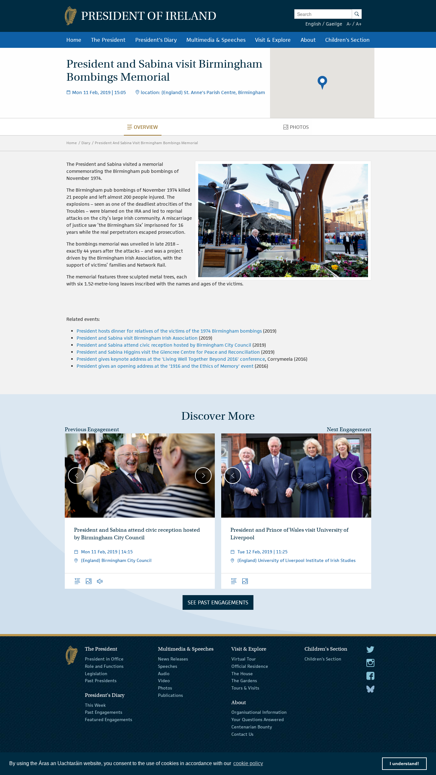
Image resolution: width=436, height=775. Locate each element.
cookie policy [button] (248, 763)
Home (71, 142)
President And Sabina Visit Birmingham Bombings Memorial (146, 142)
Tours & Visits (245, 688)
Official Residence (249, 666)
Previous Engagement (92, 429)
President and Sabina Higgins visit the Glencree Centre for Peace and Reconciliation (168, 352)
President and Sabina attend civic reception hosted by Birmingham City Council (164, 345)
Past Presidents (101, 680)
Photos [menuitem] (301, 128)
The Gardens (244, 680)
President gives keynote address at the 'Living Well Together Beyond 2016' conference (171, 359)
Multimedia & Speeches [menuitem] (215, 39)
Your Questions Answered (257, 719)
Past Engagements (103, 712)
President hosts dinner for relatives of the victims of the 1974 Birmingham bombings (169, 331)
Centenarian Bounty (251, 727)
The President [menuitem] (108, 39)
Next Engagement (349, 429)
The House (242, 673)
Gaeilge (334, 24)
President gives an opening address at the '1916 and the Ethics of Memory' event (165, 366)
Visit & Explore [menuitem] (273, 39)
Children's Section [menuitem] (347, 39)
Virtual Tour (243, 659)
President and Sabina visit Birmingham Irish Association (137, 338)
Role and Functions (104, 666)
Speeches (167, 666)
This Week (95, 705)
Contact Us (242, 734)
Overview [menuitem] (148, 128)
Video (164, 680)
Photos (165, 688)
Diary (85, 142)
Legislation (96, 673)
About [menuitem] (308, 39)
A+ (359, 24)
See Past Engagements (218, 602)
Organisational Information (259, 712)
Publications (170, 695)
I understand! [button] (404, 763)
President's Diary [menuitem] (156, 39)
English (313, 24)
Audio (163, 673)
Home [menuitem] (73, 39)
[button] (322, 83)
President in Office (104, 659)
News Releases (173, 659)
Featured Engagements (108, 719)
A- (349, 24)
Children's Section (322, 659)
